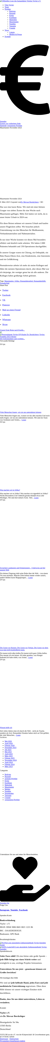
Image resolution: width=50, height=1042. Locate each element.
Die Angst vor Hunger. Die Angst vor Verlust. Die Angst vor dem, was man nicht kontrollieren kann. (24, 649)
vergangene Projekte (14, 126)
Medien (7, 789)
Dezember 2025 (10, 748)
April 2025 (9, 754)
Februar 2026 (10, 745)
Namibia (8, 791)
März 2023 (9, 767)
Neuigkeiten (9, 793)
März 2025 (9, 756)
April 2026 (9, 743)
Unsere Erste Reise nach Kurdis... (12, 330)
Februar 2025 (10, 758)
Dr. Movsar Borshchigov (30, 202)
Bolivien (8, 774)
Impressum (4, 1039)
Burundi (8, 777)
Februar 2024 (10, 764)
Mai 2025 (8, 752)
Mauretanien (9, 787)
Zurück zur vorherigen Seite (10, 124)
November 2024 (11, 760)
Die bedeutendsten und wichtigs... (12, 339)
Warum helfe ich (6, 728)
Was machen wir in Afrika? (10, 490)
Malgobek (8, 785)
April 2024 (9, 762)
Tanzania (8, 795)
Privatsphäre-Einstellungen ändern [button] (12, 1041)
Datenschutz (14, 1039)
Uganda (7, 798)
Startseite (3, 126)
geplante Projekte (11, 779)
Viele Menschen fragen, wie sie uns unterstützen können (20, 412)
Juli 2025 (8, 750)
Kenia (7, 781)
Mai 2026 (8, 741)
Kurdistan (8, 783)
